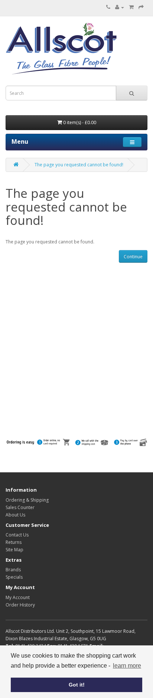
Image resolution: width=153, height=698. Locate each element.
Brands (13, 569)
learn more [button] (127, 665)
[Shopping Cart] (131, 7)
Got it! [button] (77, 685)
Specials (14, 577)
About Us (15, 515)
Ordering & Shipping (27, 500)
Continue (133, 256)
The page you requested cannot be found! (79, 165)
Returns (14, 542)
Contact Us (17, 535)
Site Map (14, 549)
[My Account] (119, 7)
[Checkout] (141, 7)
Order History (20, 605)
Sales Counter (20, 507)
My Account (18, 597)
